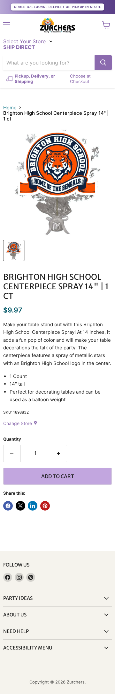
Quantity (12, 439)
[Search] (103, 62)
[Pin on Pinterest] (45, 506)
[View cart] (106, 25)
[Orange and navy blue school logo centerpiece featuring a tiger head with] (14, 250)
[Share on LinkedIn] (32, 506)
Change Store (20, 423)
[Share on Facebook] (8, 506)
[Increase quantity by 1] (58, 453)
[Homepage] (57, 25)
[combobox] (49, 62)
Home (10, 107)
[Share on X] (20, 506)
